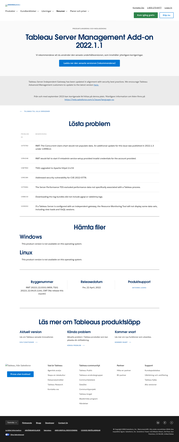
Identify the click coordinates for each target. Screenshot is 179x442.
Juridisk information (13, 430)
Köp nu (166, 15)
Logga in (168, 8)
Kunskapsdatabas (152, 370)
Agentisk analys (54, 370)
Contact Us (63, 423)
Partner (120, 365)
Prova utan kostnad (20, 374)
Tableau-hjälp (151, 380)
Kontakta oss (138, 8)
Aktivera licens (139, 288)
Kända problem (79, 332)
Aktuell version (31, 332)
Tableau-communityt (89, 365)
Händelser (83, 403)
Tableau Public (85, 370)
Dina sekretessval (17, 434)
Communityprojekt (87, 389)
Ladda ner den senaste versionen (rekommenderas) (89, 63)
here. (96, 85)
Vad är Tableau (55, 365)
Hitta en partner (124, 370)
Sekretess (47, 430)
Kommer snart (125, 332)
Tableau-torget (85, 394)
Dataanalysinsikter (56, 380)
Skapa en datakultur (56, 375)
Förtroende (27, 423)
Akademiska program (88, 399)
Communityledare (87, 380)
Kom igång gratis (145, 15)
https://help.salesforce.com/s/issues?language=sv (89, 99)
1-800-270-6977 (154, 8)
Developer (49, 423)
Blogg (38, 423)
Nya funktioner (27, 342)
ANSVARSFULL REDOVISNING (66, 430)
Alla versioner (151, 384)
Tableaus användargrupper (91, 375)
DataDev (83, 384)
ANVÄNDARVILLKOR (32, 430)
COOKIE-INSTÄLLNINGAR (90, 430)
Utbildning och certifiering (156, 375)
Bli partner (121, 375)
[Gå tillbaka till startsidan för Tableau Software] (15, 4)
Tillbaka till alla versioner (37, 111)
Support (149, 365)
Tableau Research (55, 384)
